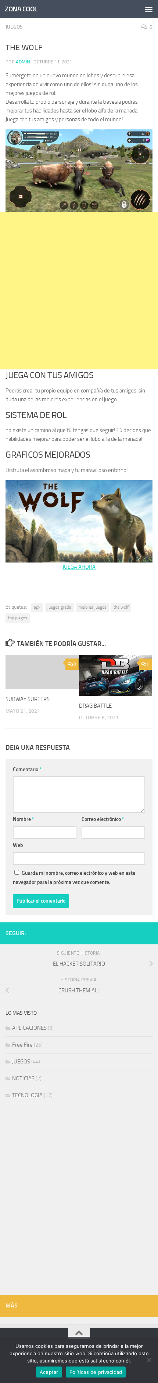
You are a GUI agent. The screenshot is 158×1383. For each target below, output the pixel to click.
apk (37, 607)
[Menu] (149, 9)
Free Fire (22, 1044)
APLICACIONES (29, 1028)
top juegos (17, 617)
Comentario (27, 769)
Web (18, 845)
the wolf (121, 607)
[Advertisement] (79, 290)
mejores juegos (92, 607)
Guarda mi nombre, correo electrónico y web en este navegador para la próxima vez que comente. (74, 877)
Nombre (23, 819)
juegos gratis (59, 607)
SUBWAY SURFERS (28, 699)
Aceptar (49, 1372)
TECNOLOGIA (27, 1095)
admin (23, 61)
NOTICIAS (23, 1078)
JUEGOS (14, 27)
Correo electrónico (103, 819)
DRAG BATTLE (95, 705)
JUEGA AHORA (79, 567)
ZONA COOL (21, 9)
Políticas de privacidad (95, 1372)
